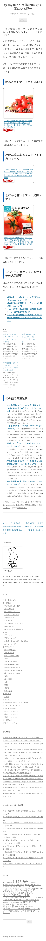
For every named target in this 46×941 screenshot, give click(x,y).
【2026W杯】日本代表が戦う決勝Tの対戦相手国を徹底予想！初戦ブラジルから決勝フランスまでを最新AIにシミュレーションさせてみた (23, 752)
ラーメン (22, 897)
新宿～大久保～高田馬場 (13, 670)
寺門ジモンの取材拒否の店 (14, 629)
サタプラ (27, 889)
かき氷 (5, 885)
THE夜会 (9, 882)
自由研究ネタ (8, 720)
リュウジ (30, 897)
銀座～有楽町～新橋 (11, 656)
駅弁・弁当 (8, 691)
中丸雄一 (28, 505)
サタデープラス (19, 889)
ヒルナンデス (27, 892)
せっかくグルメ (33, 884)
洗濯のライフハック (11, 717)
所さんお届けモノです (14, 906)
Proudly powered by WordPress (13, 937)
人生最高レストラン (11, 615)
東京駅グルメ (9, 653)
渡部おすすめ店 (10, 650)
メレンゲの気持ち (11, 897)
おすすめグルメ (8, 647)
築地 (6, 658)
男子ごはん (8, 635)
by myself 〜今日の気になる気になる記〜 (23, 6)
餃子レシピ (6, 913)
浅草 (6, 676)
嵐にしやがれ (9, 609)
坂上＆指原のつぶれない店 (14, 623)
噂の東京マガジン (8, 902)
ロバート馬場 (39, 897)
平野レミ (27, 904)
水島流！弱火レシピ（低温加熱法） (17, 641)
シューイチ (16, 502)
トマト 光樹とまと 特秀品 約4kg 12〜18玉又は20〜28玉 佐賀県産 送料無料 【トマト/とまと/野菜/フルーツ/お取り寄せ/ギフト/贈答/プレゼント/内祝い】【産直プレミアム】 (18, 241)
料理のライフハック (11, 711)
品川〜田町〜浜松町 (11, 664)
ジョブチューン (10, 890)
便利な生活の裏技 (9, 708)
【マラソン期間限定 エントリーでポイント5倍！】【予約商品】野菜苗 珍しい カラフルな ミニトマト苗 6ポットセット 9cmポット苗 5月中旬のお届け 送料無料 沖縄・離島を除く (18, 174)
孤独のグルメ (9, 617)
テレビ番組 (25, 502)
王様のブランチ (32, 908)
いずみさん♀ (22, 508)
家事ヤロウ (30, 902)
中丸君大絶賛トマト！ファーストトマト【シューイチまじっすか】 (33, 526)
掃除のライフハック (11, 714)
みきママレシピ (10, 644)
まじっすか (20, 505)
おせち (6, 697)
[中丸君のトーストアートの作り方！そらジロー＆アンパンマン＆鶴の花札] (12, 375)
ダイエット (7, 699)
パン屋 (17, 892)
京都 (6, 685)
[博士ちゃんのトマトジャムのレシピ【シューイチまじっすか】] (31, 346)
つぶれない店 (7, 887)
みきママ (24, 886)
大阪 (6, 682)
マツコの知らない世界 (12, 606)
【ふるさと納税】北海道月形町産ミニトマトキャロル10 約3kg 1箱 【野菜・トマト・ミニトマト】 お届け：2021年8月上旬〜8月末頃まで (18, 124)
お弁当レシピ (35, 882)
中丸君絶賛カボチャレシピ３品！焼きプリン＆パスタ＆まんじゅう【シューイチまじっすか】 (24, 408)
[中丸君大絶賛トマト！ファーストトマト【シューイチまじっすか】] (12, 346)
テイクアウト (22, 891)
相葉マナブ (18, 911)
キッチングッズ (8, 889)
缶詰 (24, 911)
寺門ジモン (7, 904)
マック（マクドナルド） (11, 705)
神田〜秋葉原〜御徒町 (12, 673)
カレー (31, 886)
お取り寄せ (7, 694)
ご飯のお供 (19, 884)
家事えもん (18, 902)
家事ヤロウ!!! (8, 626)
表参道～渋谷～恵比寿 (12, 667)
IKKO (4, 882)
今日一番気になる (9, 600)
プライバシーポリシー (11, 723)
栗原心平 (29, 906)
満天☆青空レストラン (12, 612)
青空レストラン (34, 910)
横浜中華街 (8, 679)
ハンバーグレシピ (8, 893)
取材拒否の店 (34, 900)
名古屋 (6, 688)
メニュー (23, 20)
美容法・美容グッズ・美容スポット (15, 702)
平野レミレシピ (10, 638)
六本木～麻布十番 (10, 661)
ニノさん (31, 891)
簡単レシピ (7, 632)
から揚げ (11, 885)
